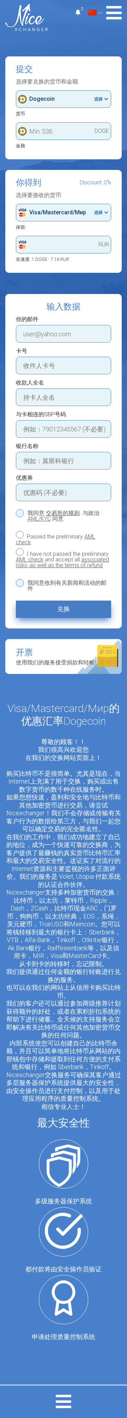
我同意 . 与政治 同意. (63, 516)
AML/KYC (39, 518)
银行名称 (27, 446)
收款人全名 (30, 383)
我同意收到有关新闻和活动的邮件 (67, 585)
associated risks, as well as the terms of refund (62, 562)
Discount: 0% (95, 182)
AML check (29, 559)
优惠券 (24, 478)
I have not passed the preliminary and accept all (62, 559)
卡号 (21, 351)
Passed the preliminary (55, 539)
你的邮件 (27, 319)
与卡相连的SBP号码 (41, 414)
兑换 (63, 609)
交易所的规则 (63, 513)
